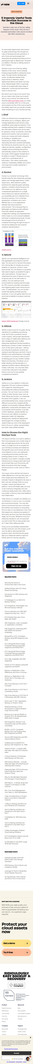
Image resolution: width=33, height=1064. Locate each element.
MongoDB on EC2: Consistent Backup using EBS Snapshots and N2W (16, 638)
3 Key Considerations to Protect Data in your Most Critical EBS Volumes (16, 798)
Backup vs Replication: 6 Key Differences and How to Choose (15, 671)
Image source (6, 250)
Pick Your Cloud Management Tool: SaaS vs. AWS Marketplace (16, 791)
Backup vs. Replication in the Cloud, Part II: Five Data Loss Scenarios (14, 678)
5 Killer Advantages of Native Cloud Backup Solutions (15, 831)
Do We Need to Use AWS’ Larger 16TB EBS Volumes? (16, 843)
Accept (16, 1053)
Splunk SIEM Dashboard (10, 321)
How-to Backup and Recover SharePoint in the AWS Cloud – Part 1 (15, 811)
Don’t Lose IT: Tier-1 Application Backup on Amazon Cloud (15, 702)
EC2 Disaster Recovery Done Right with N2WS (15, 618)
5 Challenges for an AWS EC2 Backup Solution (15, 601)
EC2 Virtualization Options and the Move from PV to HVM (16, 837)
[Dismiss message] (23, 1057)
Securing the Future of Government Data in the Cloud (15, 583)
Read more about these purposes (11, 1048)
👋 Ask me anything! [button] (17, 1059)
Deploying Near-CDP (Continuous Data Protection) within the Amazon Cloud (16, 771)
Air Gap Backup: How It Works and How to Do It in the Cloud (15, 878)
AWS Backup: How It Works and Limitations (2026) (16, 866)
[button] (30, 1037)
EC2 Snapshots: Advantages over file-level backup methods (16, 606)
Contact (24, 1061)
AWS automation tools (15, 101)
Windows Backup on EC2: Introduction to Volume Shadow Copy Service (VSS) (15, 708)
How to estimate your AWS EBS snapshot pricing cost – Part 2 (15, 612)
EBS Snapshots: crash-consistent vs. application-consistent (16, 624)
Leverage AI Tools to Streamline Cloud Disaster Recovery (15, 872)
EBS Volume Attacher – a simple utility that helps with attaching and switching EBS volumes (16, 763)
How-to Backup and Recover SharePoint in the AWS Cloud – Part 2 (15, 824)
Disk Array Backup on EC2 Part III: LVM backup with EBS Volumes (16, 696)
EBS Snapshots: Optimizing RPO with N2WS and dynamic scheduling (16, 630)
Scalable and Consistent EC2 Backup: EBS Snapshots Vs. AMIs (16, 744)
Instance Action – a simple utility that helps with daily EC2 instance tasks (16, 750)
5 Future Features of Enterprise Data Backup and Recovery (15, 757)
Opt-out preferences (11, 1061)
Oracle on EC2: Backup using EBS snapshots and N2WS (16, 665)
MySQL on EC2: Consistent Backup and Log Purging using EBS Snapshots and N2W (15, 731)
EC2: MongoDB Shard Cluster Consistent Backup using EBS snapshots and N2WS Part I (15, 645)
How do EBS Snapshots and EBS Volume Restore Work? (16, 738)
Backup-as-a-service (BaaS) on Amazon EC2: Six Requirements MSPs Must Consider (15, 716)
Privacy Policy (19, 1061)
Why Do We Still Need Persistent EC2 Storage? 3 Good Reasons (16, 778)
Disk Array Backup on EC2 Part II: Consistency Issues (16, 690)
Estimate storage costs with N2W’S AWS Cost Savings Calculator (14, 859)
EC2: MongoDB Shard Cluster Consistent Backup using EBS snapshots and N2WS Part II (15, 653)
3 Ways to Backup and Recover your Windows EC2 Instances (15, 805)
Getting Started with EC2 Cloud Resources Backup (15, 589)
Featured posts (11, 852)
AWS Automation (16, 11)
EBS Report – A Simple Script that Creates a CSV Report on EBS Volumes (16, 784)
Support (20, 1025)
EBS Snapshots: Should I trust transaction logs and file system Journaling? (15, 723)
